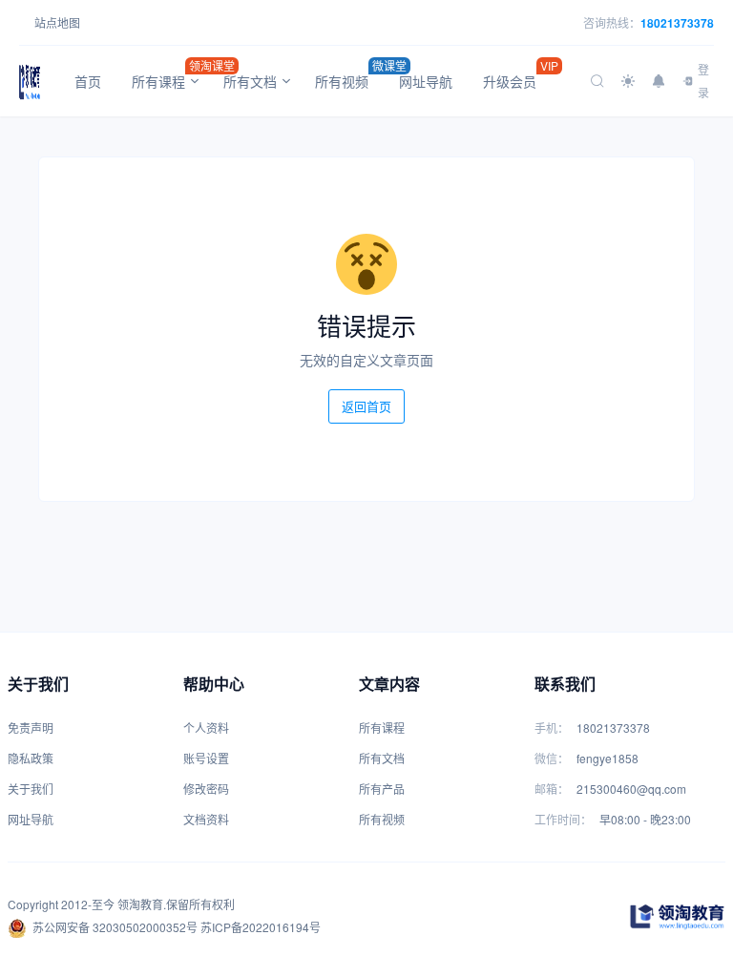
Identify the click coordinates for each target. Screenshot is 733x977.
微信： (551, 758)
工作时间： (563, 819)
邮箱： (551, 788)
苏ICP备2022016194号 (260, 927)
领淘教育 (140, 904)
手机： (551, 727)
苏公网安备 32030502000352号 (115, 927)
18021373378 (677, 22)
